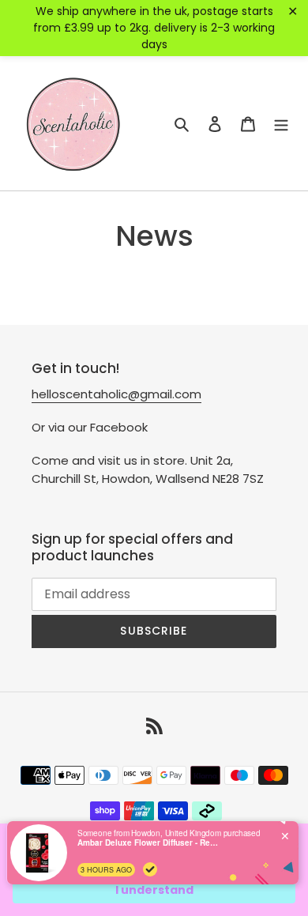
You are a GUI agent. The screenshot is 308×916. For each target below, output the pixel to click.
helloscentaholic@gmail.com (116, 394)
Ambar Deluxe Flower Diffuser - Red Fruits (148, 842)
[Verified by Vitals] (150, 869)
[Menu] (281, 123)
